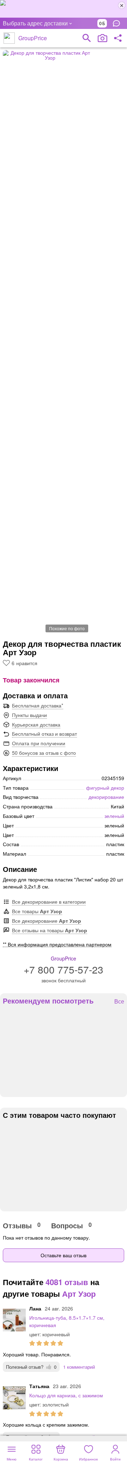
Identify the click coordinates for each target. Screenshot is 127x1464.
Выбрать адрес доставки (35, 23)
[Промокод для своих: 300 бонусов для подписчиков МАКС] (63, 9)
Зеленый (114, 815)
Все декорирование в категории (49, 901)
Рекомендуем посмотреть (48, 1000)
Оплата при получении (38, 743)
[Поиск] (87, 38)
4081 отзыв (67, 1282)
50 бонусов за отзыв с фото (44, 752)
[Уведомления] (118, 23)
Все (119, 1001)
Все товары (37, 911)
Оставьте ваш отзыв (63, 1255)
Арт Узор (79, 1293)
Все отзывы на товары (49, 930)
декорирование (106, 796)
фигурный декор (105, 787)
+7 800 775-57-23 (63, 969)
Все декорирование (46, 920)
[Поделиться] (118, 38)
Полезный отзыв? (31, 1366)
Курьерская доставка (36, 724)
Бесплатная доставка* (37, 705)
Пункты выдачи (29, 714)
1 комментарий (79, 1366)
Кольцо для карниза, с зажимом (66, 1395)
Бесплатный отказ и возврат (44, 733)
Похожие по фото (67, 628)
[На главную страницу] (9, 38)
